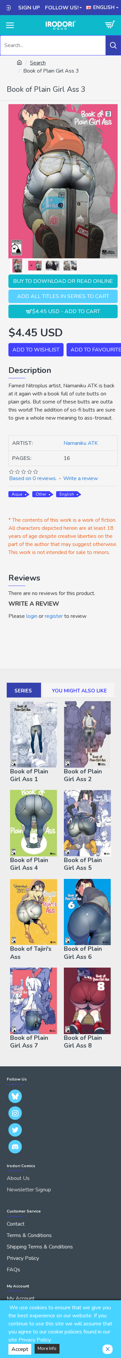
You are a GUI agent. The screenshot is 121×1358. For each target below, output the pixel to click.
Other (41, 494)
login (31, 616)
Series (23, 690)
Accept (19, 1349)
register (54, 616)
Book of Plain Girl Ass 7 (29, 1042)
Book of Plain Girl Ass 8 (83, 1042)
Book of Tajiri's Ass (30, 953)
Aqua (17, 494)
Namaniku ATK (81, 443)
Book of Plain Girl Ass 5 (83, 864)
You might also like (79, 690)
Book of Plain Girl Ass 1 (29, 775)
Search (38, 63)
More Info (47, 1349)
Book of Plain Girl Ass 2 (83, 775)
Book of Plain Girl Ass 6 (83, 953)
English (66, 494)
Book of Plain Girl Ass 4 (29, 864)
